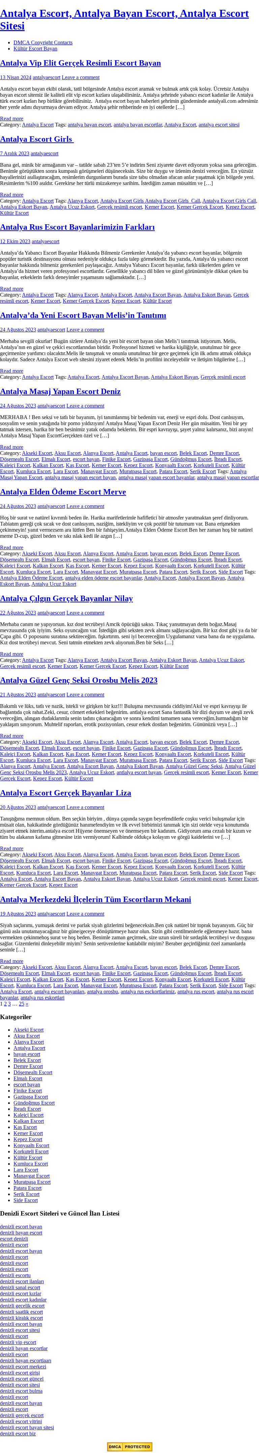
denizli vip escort (18, 1342)
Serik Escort (203, 471)
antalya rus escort (195, 991)
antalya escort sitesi (219, 125)
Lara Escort (65, 471)
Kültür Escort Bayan (35, 48)
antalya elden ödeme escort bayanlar (103, 578)
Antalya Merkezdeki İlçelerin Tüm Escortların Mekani (95, 899)
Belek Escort (193, 453)
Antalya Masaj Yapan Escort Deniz (60, 391)
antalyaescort (46, 77)
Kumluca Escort (33, 471)
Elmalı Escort (55, 459)
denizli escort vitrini (21, 1421)
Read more (11, 118)
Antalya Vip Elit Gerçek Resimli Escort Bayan (80, 63)
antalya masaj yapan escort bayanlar (156, 477)
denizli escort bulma (21, 1391)
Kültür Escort (14, 213)
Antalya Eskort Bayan (23, 207)
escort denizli (14, 1239)
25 (21, 1004)
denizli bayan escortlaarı (25, 1360)
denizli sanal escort (20, 1287)
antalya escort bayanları (59, 991)
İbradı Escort (227, 459)
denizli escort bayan (21, 1226)
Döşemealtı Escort (19, 459)
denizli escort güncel (22, 1379)
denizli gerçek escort (22, 1415)
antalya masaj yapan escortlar (228, 477)
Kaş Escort (77, 465)
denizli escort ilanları (22, 1281)
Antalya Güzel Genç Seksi (194, 766)
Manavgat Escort (99, 471)
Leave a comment (80, 77)
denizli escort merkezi (23, 1366)
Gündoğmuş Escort (190, 459)
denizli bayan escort (21, 1233)
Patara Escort (173, 471)
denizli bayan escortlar (24, 1348)
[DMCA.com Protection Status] (129, 1450)
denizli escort (14, 1245)
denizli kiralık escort (21, 1318)
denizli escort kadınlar (23, 1299)
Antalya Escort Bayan (157, 295)
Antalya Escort (38, 125)
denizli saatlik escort (21, 1312)
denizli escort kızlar (20, 1293)
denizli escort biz (18, 1433)
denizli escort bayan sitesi (27, 1427)
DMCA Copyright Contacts (43, 42)
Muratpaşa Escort (137, 471)
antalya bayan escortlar (138, 125)
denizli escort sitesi (20, 1330)
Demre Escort (224, 453)
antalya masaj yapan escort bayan (80, 477)
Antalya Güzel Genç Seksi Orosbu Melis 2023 (78, 680)
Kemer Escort (159, 207)
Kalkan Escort (48, 465)
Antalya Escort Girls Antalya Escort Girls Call (150, 201)
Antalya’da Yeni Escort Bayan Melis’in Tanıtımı (83, 315)
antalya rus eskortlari (42, 997)
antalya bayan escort (89, 125)
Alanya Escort (82, 201)
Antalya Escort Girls (37, 139)
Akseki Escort (37, 453)
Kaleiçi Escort (15, 465)
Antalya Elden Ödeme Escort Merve (63, 491)
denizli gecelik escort (22, 1306)
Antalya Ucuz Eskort (72, 207)
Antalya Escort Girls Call (229, 201)
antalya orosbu (102, 991)
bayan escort (163, 453)
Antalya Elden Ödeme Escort (31, 578)
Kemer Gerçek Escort (200, 207)
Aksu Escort (67, 453)
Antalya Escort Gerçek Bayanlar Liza (65, 792)
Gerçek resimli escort (119, 207)
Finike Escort (116, 459)
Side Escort (231, 572)
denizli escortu (15, 1275)
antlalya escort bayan (139, 772)
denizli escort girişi (20, 1373)
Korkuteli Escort (211, 465)
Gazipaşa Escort (150, 459)
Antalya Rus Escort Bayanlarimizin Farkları (77, 227)
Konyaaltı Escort (173, 465)
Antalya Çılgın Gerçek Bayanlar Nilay (66, 598)
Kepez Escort (240, 207)
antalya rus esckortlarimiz (148, 991)
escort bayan (86, 459)
